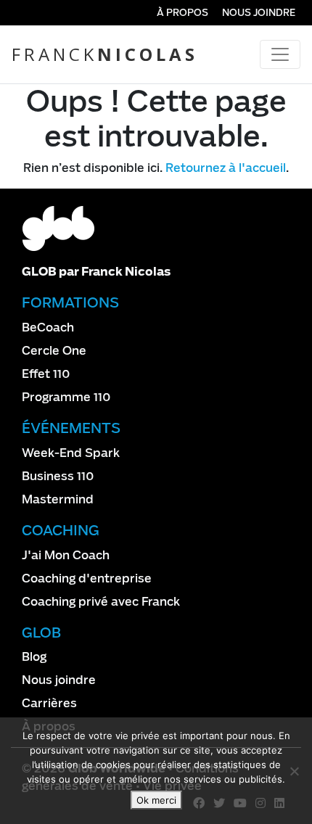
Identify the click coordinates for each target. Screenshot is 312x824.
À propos (182, 13)
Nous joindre (258, 13)
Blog (34, 657)
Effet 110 (46, 374)
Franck (105, 54)
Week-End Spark (71, 453)
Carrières (49, 703)
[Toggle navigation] (280, 54)
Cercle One (54, 351)
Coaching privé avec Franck (101, 602)
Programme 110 (66, 397)
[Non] (294, 771)
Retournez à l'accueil (225, 168)
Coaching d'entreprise (87, 578)
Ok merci (156, 800)
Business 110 (58, 476)
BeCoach (48, 327)
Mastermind (58, 499)
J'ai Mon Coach (66, 555)
